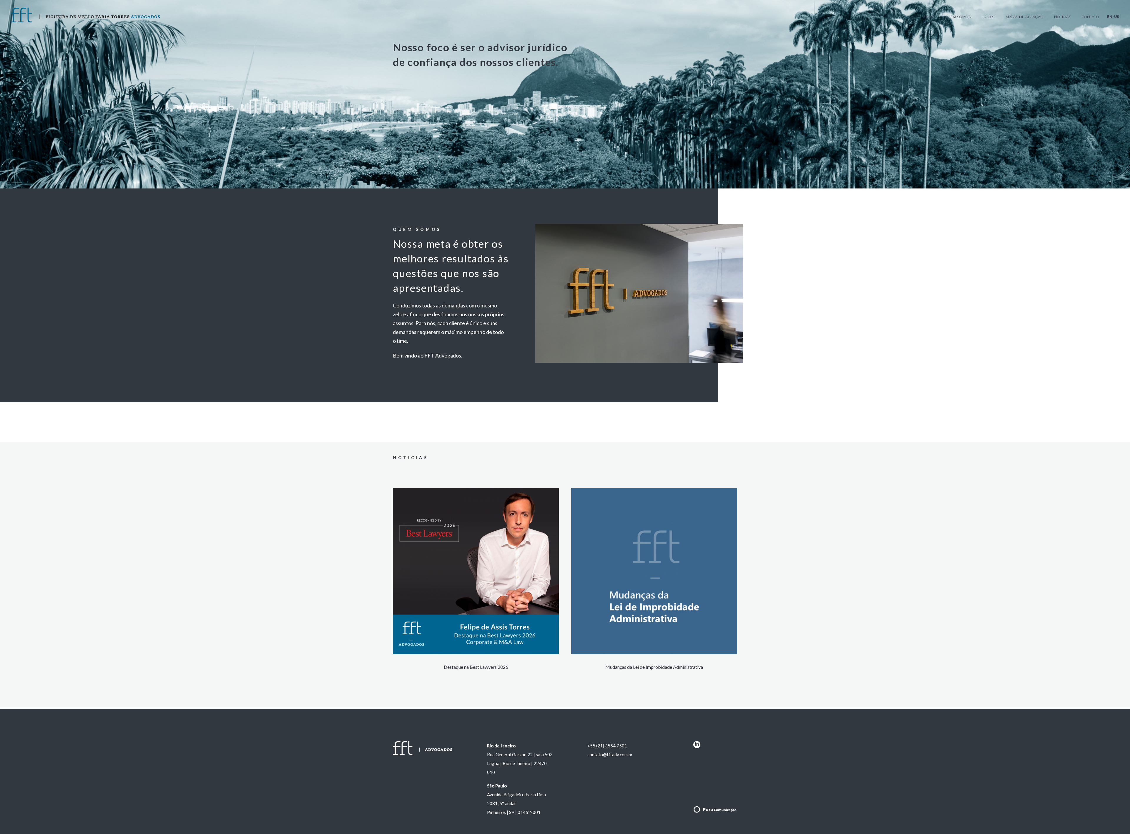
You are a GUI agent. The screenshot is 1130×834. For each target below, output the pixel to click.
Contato (1090, 17)
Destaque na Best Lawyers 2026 (476, 667)
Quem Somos (958, 17)
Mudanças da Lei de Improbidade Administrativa (654, 667)
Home (929, 17)
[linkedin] (696, 746)
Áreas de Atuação (1024, 17)
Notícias (1062, 17)
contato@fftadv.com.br (610, 754)
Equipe (988, 17)
